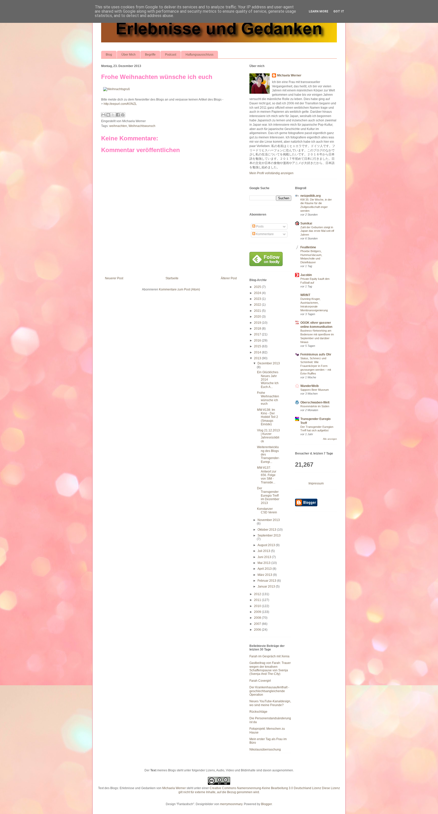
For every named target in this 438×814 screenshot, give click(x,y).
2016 (258, 340)
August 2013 (267, 545)
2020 (258, 316)
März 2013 (265, 575)
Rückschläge (258, 711)
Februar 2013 (267, 580)
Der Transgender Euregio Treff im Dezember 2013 (268, 495)
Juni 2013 (265, 557)
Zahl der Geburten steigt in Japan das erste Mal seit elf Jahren (317, 231)
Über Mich (128, 54)
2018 (258, 328)
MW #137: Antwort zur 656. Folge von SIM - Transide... (266, 475)
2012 (258, 594)
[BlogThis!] (108, 114)
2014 (258, 352)
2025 (258, 287)
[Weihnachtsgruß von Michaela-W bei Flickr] (116, 89)
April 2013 (265, 569)
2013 (258, 358)
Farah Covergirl (260, 680)
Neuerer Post (114, 278)
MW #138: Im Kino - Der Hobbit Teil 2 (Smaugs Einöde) (267, 417)
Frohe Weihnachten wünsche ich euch (156, 76)
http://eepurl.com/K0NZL (120, 104)
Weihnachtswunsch (142, 126)
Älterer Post (229, 278)
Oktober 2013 (267, 529)
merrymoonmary (231, 804)
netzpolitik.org (310, 196)
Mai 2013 (264, 563)
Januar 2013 (267, 586)
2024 (258, 293)
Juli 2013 (264, 551)
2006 (258, 629)
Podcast (170, 54)
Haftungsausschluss (199, 54)
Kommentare (264, 234)
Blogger (266, 804)
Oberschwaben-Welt (315, 402)
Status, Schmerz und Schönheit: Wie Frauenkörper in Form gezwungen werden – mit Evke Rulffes (315, 366)
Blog (109, 54)
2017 (258, 334)
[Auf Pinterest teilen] (122, 114)
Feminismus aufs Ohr (315, 354)
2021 (258, 311)
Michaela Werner (289, 75)
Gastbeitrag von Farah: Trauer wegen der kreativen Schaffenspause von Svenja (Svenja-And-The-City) (270, 668)
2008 (258, 618)
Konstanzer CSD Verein (267, 510)
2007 (258, 624)
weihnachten (118, 126)
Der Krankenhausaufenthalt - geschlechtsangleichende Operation (269, 691)
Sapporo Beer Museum (314, 389)
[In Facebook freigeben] (117, 114)
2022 (258, 304)
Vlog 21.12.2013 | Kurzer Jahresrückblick (268, 436)
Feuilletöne (308, 247)
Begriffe (150, 54)
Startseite (172, 278)
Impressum (316, 483)
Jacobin (306, 275)
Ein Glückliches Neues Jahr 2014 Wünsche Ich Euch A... (268, 379)
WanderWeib (309, 386)
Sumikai (306, 223)
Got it (338, 11)
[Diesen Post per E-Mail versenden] (103, 114)
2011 (258, 600)
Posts (259, 226)
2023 (258, 299)
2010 (258, 606)
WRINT (305, 295)
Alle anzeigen (330, 439)
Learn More (318, 11)
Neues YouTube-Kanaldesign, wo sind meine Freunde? (270, 703)
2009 (258, 612)
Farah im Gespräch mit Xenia (269, 656)
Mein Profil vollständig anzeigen (271, 173)
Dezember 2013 (269, 363)
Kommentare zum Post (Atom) (179, 289)
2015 (258, 346)
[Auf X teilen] (113, 114)
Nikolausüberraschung (265, 749)
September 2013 (269, 535)
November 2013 (269, 520)
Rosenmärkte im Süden (314, 406)
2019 (258, 322)
